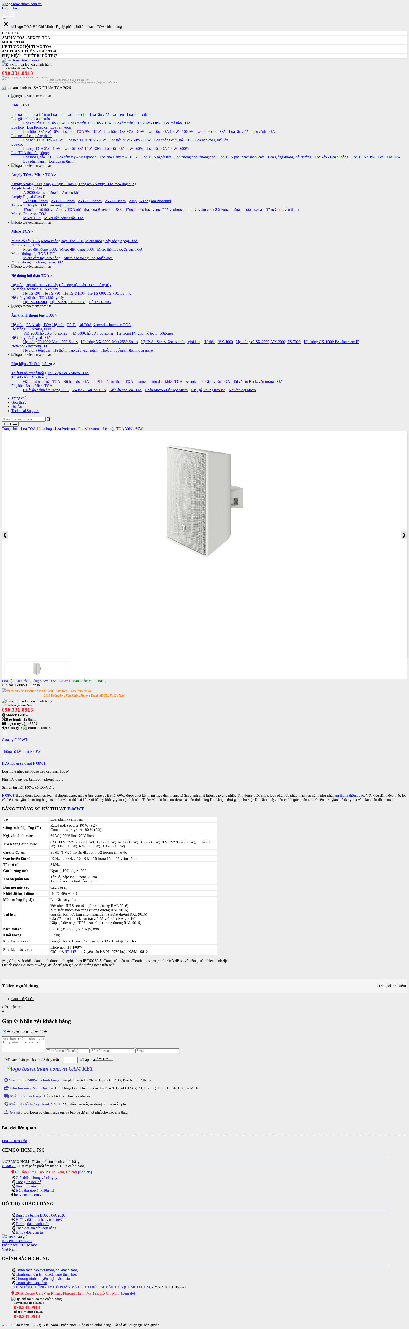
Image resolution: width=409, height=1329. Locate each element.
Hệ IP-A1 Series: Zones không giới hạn (170, 342)
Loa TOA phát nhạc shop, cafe (241, 157)
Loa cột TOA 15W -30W (82, 148)
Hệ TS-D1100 (74, 293)
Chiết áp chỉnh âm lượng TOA (46, 390)
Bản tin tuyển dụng (30, 1186)
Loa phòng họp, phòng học (194, 157)
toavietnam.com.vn (29, 1195)
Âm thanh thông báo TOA (32, 315)
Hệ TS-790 (51, 293)
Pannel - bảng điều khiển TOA (159, 381)
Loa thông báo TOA (38, 157)
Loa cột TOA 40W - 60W (124, 148)
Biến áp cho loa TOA (125, 390)
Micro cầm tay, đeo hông (41, 258)
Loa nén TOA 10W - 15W (43, 140)
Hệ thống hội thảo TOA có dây (34, 285)
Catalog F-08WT (14, 740)
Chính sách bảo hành (31, 1283)
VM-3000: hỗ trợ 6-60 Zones (92, 333)
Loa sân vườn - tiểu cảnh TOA (252, 131)
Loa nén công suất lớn (211, 140)
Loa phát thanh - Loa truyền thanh (48, 161)
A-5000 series (115, 201)
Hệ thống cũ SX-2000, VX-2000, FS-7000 (268, 342)
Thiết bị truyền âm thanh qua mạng (127, 350)
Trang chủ (19, 398)
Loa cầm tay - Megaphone (76, 157)
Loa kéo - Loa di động (331, 157)
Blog (5, 8)
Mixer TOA (32, 218)
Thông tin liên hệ (28, 1182)
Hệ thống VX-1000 (218, 342)
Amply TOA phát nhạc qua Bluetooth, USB (89, 209)
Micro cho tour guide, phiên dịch (88, 258)
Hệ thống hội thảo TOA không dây (85, 285)
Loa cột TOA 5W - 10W (41, 148)
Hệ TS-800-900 (35, 302)
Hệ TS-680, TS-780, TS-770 (109, 293)
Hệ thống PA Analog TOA (31, 325)
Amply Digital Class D (60, 184)
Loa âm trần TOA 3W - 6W (44, 123)
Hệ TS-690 (31, 293)
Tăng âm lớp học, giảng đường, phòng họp (157, 209)
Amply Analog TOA (26, 184)
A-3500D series (63, 201)
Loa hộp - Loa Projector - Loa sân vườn (81, 114)
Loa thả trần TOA (177, 123)
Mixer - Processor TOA (29, 214)
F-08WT (8, 795)
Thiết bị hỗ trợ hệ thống (29, 373)
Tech (16, 8)
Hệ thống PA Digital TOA (72, 325)
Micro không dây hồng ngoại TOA (111, 241)
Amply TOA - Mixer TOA (32, 175)
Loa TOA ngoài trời (156, 157)
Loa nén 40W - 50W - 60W (130, 140)
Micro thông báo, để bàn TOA (120, 249)
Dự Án (16, 406)
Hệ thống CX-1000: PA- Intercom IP (331, 342)
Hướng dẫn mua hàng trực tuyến (40, 1219)
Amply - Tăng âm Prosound (150, 201)
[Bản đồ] (85, 1172)
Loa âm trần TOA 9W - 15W (90, 123)
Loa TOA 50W (362, 157)
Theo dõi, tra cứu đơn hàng (36, 1228)
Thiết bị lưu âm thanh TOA (112, 381)
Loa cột (17, 144)
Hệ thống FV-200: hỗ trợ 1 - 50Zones (145, 333)
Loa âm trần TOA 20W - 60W (137, 123)
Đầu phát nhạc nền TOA (41, 381)
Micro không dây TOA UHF (62, 241)
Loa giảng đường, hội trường (289, 157)
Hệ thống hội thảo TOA (30, 276)
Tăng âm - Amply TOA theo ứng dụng (107, 184)
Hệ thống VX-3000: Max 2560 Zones (109, 342)
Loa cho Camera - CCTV (119, 157)
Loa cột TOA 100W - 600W (168, 148)
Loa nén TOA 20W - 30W (86, 140)
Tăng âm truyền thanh (282, 209)
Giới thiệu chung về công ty (36, 1178)
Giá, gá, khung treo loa (208, 390)
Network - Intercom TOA (112, 325)
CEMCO (9, 1166)
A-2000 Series (34, 192)
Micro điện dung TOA (77, 249)
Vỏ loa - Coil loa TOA (89, 390)
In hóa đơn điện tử (29, 1232)
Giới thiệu (18, 402)
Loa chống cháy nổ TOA (173, 140)
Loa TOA (19, 105)
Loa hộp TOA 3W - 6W (41, 131)
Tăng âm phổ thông (38, 209)
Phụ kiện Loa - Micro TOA (68, 373)
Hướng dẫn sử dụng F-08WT (24, 763)
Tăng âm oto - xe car (247, 209)
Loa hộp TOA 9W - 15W (82, 131)
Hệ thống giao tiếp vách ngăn (75, 350)
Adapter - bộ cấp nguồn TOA (208, 381)
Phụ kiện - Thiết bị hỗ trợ (31, 364)
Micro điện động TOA (40, 249)
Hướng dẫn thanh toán (32, 1224)
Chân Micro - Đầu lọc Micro (166, 390)
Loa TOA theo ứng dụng (30, 153)
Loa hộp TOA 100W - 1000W (170, 131)
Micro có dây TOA (25, 241)
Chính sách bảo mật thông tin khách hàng (47, 1270)
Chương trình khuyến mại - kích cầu (43, 1279)
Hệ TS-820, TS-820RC (67, 302)
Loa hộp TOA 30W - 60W (124, 131)
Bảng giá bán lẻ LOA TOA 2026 (40, 1215)
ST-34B (71, 952)
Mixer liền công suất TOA (64, 218)
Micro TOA (20, 231)
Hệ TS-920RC (100, 302)
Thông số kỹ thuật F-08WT (22, 751)
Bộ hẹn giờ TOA (76, 381)
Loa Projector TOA (211, 131)
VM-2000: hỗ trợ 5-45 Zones (45, 333)
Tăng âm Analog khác (64, 192)
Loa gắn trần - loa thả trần (30, 114)
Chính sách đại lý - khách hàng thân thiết (46, 1274)
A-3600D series (90, 201)
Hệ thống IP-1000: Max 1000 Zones (50, 342)
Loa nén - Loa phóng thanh (131, 114)
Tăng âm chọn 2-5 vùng (211, 209)
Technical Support (25, 411)
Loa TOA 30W (389, 157)
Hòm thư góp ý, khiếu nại (35, 1190)
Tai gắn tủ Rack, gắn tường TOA (258, 381)
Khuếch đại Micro (242, 390)
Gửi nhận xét (12, 1007)
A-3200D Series (35, 201)
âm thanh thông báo (349, 795)
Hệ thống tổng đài (36, 350)
